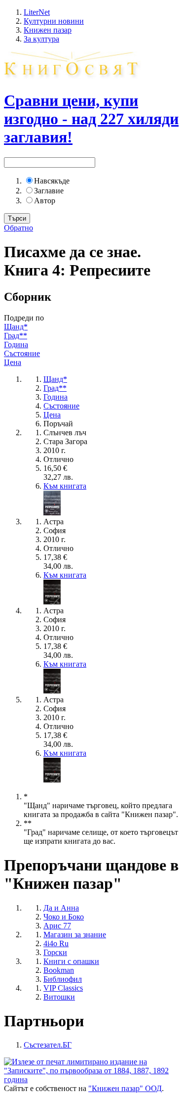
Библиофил (62, 979)
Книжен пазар (48, 30)
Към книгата (64, 486)
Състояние (22, 353)
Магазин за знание (74, 934)
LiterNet (37, 12)
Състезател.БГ (48, 1045)
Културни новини (54, 21)
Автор (44, 200)
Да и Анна (61, 908)
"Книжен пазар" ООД (125, 1088)
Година (16, 344)
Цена (12, 362)
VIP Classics (63, 988)
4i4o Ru (56, 943)
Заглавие (49, 190)
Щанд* (16, 326)
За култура (41, 39)
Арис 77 (57, 925)
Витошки (59, 997)
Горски (55, 952)
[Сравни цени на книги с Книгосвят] (72, 76)
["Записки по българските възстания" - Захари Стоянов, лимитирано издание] (92, 1079)
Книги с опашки (71, 961)
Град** (15, 335)
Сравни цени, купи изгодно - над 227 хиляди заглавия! (91, 118)
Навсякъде (52, 181)
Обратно (18, 228)
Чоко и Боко (63, 917)
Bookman (58, 970)
